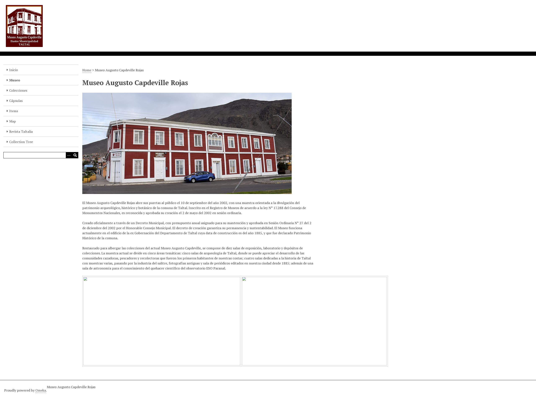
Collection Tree (21, 141)
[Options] (69, 155)
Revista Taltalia (21, 131)
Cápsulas (16, 100)
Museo (14, 80)
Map (12, 121)
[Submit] (75, 155)
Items (13, 111)
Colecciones (18, 90)
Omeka (40, 390)
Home (86, 70)
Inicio (13, 70)
